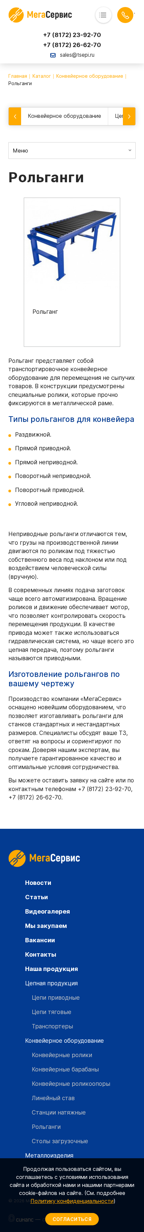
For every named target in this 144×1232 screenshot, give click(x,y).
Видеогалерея (47, 911)
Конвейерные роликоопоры (71, 1083)
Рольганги (46, 1127)
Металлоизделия (49, 1155)
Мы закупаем (46, 925)
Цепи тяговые (51, 1012)
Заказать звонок (125, 15)
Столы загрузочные (60, 1141)
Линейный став (53, 1098)
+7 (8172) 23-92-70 (72, 35)
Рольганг (45, 311)
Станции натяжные (59, 1112)
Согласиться (72, 1219)
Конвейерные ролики (62, 1055)
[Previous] (15, 116)
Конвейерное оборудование (89, 76)
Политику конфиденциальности (72, 1201)
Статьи (36, 897)
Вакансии (40, 940)
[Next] (129, 116)
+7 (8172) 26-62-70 (72, 45)
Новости (38, 882)
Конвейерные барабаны (65, 1069)
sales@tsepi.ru (77, 55)
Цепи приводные (56, 997)
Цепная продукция (76, 115)
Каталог (41, 76)
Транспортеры (52, 1026)
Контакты (40, 954)
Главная (17, 76)
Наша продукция (51, 968)
